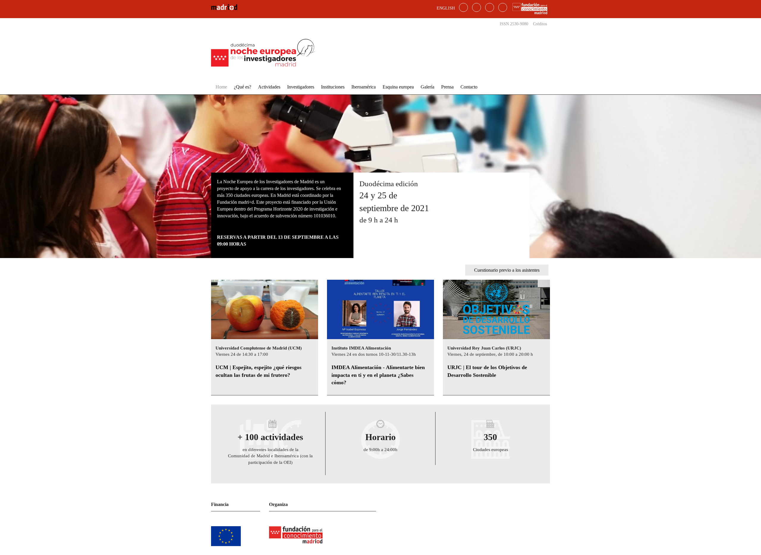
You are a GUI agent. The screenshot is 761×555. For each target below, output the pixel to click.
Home (221, 86)
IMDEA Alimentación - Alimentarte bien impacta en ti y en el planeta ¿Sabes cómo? (378, 374)
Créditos (540, 24)
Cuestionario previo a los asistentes (507, 270)
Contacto (468, 86)
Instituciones (333, 86)
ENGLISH (446, 8)
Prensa (447, 86)
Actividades (269, 86)
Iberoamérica (363, 86)
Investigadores (300, 86)
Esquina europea (398, 86)
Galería (427, 86)
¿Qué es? (242, 86)
